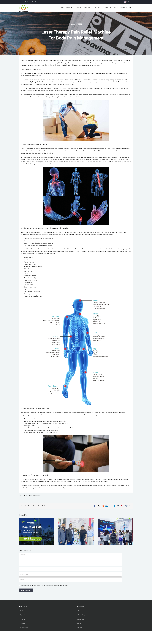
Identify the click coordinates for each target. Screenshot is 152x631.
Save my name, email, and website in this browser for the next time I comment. (44, 585)
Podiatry (22, 623)
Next (130, 49)
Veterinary (23, 619)
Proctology (81, 615)
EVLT (79, 611)
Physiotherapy (24, 615)
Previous (124, 49)
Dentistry (22, 611)
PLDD (80, 627)
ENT (79, 623)
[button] (130, 8)
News (30, 495)
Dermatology (24, 627)
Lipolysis (81, 619)
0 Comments (36, 495)
